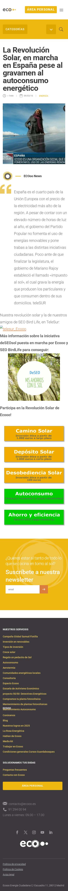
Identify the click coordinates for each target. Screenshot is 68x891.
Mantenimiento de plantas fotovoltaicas (25, 704)
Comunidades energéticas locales (21, 673)
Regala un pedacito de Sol (17, 657)
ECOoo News (33, 176)
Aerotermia (9, 668)
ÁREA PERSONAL (41, 9)
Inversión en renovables (16, 641)
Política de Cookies (13, 869)
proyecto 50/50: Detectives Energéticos (24, 694)
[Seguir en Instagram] (34, 832)
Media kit (8, 741)
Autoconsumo (10, 662)
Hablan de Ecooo (12, 736)
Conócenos (9, 715)
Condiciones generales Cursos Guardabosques (29, 751)
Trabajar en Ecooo (13, 746)
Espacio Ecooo (11, 683)
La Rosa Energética (13, 731)
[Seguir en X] (25, 832)
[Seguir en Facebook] (17, 832)
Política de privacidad (14, 864)
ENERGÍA (43, 96)
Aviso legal (8, 874)
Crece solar (9, 652)
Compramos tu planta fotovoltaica (22, 699)
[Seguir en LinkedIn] (50, 832)
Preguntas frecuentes (15, 770)
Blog (5, 720)
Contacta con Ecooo (14, 775)
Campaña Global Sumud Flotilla (20, 636)
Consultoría (9, 678)
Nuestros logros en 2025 (16, 725)
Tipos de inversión (13, 647)
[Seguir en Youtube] (42, 832)
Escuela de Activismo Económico (21, 688)
